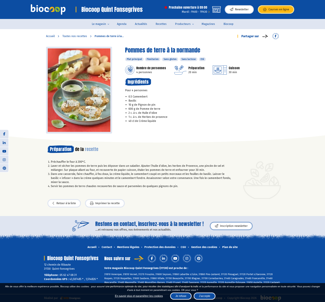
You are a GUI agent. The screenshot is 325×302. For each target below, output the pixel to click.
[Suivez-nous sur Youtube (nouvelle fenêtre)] (4, 151)
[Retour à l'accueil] (48, 9)
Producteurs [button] (183, 24)
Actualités (141, 24)
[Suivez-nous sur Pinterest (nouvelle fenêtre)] (4, 168)
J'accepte (204, 296)
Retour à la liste (66, 203)
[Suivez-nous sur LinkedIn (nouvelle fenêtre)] (4, 142)
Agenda (121, 24)
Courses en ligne (278, 9)
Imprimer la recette (107, 203)
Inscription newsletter (234, 226)
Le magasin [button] (99, 24)
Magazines (208, 24)
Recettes (161, 24)
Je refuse (180, 296)
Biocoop (228, 24)
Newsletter (242, 9)
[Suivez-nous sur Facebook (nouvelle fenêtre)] (4, 134)
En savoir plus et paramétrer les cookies (139, 296)
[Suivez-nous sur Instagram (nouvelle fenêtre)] (4, 159)
